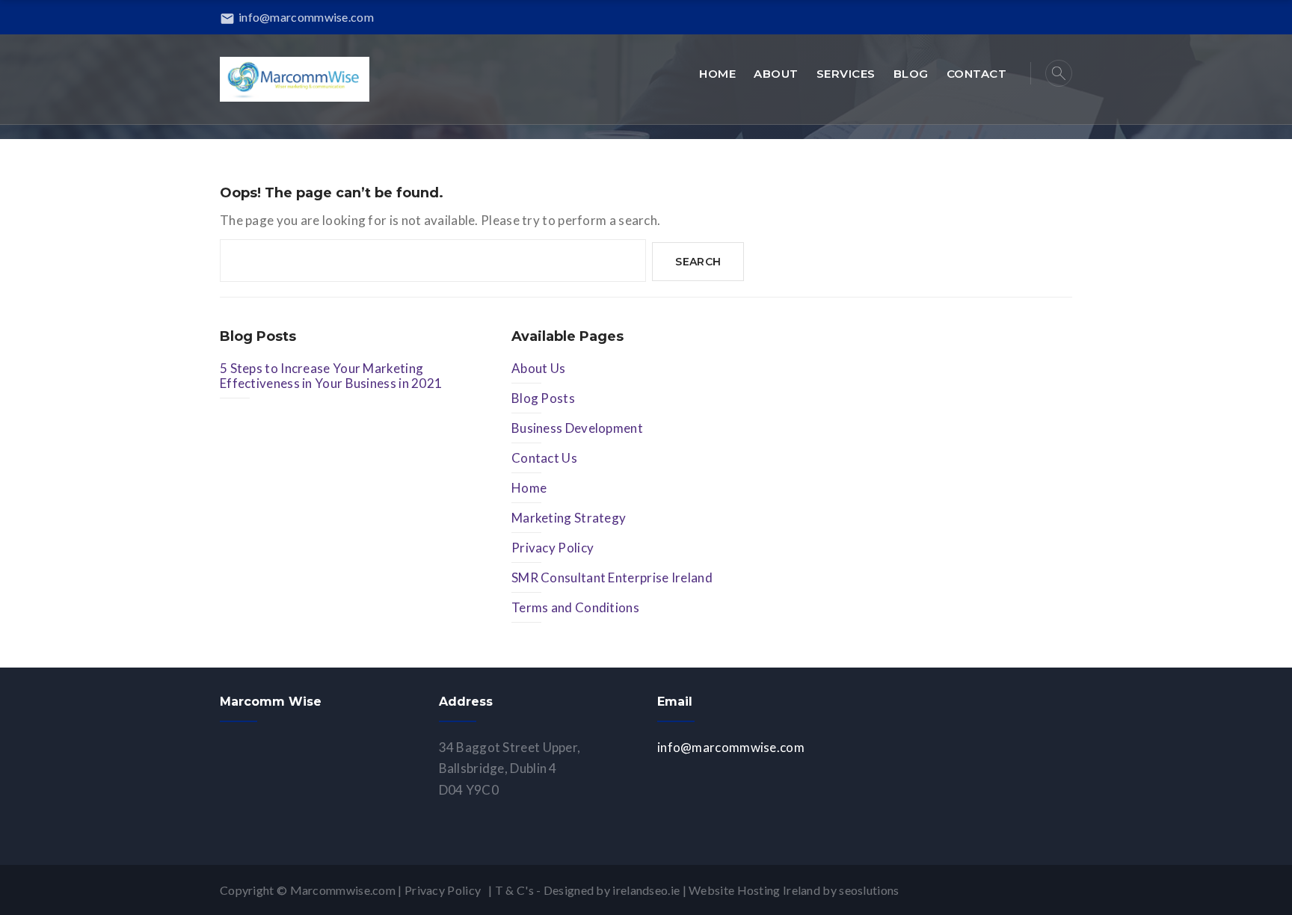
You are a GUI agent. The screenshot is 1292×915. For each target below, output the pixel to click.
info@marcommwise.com (297, 17)
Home (529, 488)
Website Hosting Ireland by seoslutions (794, 890)
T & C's (514, 890)
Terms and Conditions (575, 607)
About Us (538, 368)
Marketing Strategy (568, 518)
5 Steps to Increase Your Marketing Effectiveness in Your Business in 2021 (331, 375)
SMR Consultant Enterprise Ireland (612, 577)
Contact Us (544, 458)
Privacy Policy (552, 547)
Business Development (577, 428)
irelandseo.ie (646, 890)
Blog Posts (543, 398)
